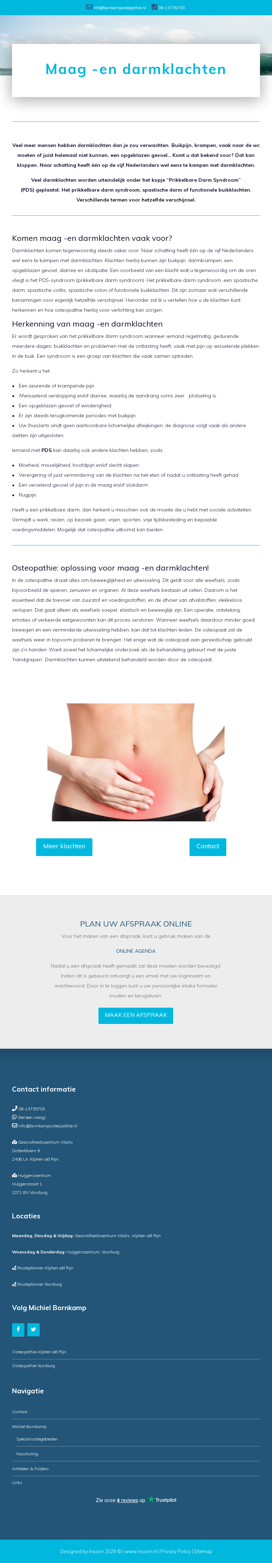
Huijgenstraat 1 (27, 1184)
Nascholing (27, 1453)
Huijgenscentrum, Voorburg (65, 1252)
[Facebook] (18, 1329)
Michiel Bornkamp (29, 1426)
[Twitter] (33, 1329)
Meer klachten (64, 846)
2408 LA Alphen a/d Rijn (35, 1159)
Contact (208, 846)
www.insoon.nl (141, 1551)
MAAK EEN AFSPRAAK (136, 1014)
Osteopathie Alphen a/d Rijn (39, 1351)
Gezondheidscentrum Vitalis (45, 1142)
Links (17, 1482)
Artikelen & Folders (30, 1468)
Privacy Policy (175, 1551)
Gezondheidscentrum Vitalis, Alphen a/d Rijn (86, 1235)
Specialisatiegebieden (37, 1439)
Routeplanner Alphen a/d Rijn (45, 1267)
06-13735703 (172, 7)
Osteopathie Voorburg (33, 1365)
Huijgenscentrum (34, 1175)
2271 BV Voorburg (29, 1192)
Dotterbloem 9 (26, 1150)
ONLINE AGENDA (135, 951)
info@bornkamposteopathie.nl (120, 7)
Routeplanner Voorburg (39, 1284)
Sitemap (203, 1551)
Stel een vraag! (32, 1117)
